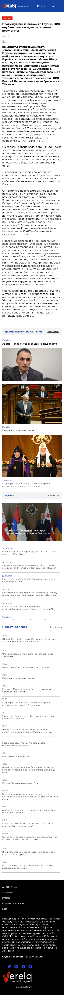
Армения (8, 892)
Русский (7, 18)
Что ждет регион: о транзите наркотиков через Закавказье (27, 655)
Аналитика (9, 887)
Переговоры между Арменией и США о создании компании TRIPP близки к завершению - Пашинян (29, 566)
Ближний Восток (13, 903)
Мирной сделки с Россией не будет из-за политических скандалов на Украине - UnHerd (27, 730)
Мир (4, 909)
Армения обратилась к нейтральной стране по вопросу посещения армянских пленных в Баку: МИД (28, 770)
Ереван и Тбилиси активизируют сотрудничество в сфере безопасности (30, 690)
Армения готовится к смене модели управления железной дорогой (28, 811)
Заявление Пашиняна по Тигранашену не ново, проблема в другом (28, 717)
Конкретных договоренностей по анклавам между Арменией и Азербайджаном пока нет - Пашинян (29, 594)
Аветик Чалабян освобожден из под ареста (25, 667)
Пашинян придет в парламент (18, 678)
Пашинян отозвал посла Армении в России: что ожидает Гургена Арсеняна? (28, 824)
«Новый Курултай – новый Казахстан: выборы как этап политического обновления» (29, 640)
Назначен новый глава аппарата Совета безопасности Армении (23, 744)
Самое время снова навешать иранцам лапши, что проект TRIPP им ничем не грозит (29, 838)
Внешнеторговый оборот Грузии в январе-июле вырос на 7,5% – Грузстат (28, 853)
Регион (6, 898)
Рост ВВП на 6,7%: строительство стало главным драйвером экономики (28, 866)
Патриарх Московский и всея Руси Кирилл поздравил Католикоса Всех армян (26, 704)
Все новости (56, 627)
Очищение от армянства (15, 756)
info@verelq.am (24, 987)
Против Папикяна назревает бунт (20, 783)
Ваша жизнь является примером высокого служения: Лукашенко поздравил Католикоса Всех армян (30, 797)
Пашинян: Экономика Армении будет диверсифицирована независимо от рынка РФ (28, 607)
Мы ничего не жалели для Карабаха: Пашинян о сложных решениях (28, 580)
